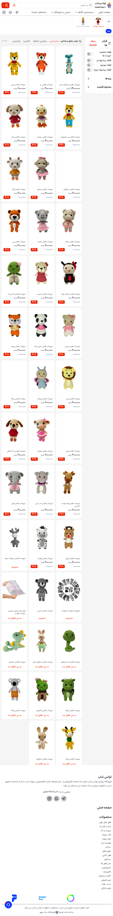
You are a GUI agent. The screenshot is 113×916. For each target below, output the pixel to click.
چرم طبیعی (106, 880)
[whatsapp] (10, 12)
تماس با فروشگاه (62, 12)
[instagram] (3, 12)
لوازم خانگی (106, 888)
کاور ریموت (106, 838)
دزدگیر (108, 847)
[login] (14, 5)
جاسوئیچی (106, 867)
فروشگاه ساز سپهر (47, 912)
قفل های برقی (105, 822)
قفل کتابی (106, 855)
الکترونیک (107, 871)
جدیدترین (54, 41)
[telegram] (16, 12)
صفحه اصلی (104, 12)
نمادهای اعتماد (38, 12)
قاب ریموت (106, 834)
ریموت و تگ (106, 830)
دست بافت (106, 884)
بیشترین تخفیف (40, 41)
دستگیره (107, 859)
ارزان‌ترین (16, 41)
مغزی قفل (106, 851)
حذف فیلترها (93, 43)
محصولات (105, 817)
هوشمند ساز (106, 843)
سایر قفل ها (106, 863)
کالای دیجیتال (105, 875)
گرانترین (26, 41)
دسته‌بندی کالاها (86, 12)
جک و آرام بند (105, 826)
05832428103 (50, 792)
